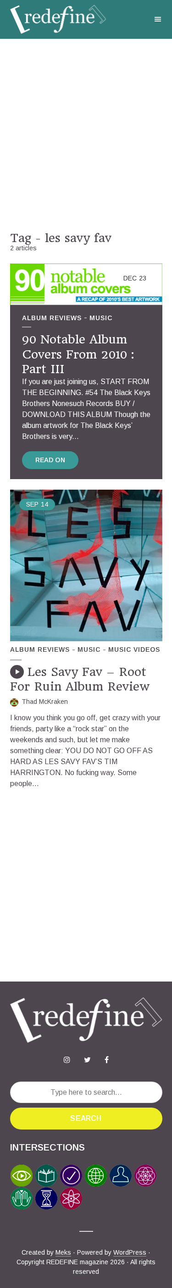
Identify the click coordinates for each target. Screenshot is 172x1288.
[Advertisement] (86, 135)
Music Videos (134, 649)
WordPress (129, 1252)
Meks (63, 1252)
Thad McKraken (45, 701)
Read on (50, 460)
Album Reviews (52, 318)
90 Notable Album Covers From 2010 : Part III (78, 354)
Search (85, 1118)
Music (100, 318)
